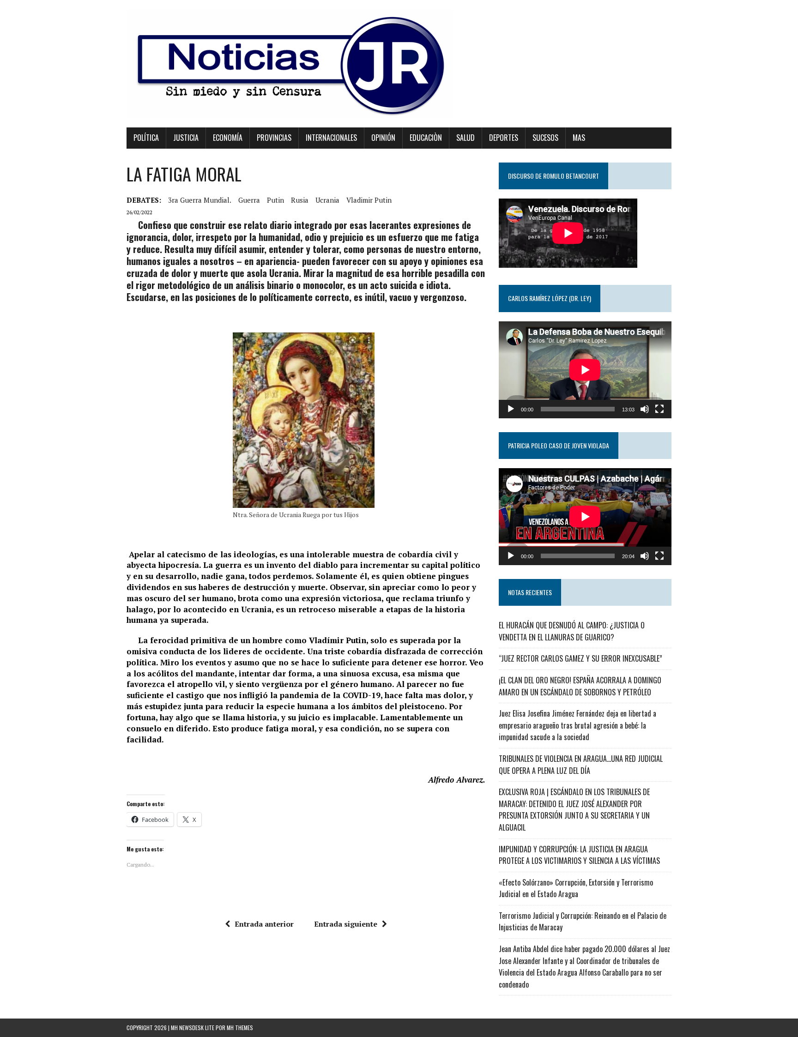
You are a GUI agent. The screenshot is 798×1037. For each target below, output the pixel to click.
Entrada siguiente (345, 924)
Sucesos (545, 137)
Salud (465, 137)
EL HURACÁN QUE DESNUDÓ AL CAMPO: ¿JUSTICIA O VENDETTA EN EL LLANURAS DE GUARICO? (572, 631)
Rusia (299, 200)
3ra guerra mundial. (199, 200)
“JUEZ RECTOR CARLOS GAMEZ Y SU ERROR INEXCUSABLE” (580, 658)
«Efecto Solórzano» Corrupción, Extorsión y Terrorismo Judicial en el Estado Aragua (576, 888)
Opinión (383, 137)
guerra (249, 200)
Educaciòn (426, 137)
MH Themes (240, 1027)
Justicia (186, 137)
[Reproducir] (510, 409)
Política (146, 137)
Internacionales (331, 137)
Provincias (274, 137)
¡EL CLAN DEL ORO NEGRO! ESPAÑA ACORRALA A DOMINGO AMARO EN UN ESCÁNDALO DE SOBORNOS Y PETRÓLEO (580, 686)
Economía (227, 137)
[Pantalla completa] (659, 409)
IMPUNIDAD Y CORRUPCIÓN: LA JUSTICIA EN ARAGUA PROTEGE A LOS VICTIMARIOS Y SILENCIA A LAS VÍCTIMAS (579, 855)
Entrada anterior (264, 924)
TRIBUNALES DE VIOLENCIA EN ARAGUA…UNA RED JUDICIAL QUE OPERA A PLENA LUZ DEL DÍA (581, 764)
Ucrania (327, 200)
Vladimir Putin (369, 200)
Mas (579, 137)
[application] (585, 369)
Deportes (503, 137)
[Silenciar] (644, 409)
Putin (275, 200)
